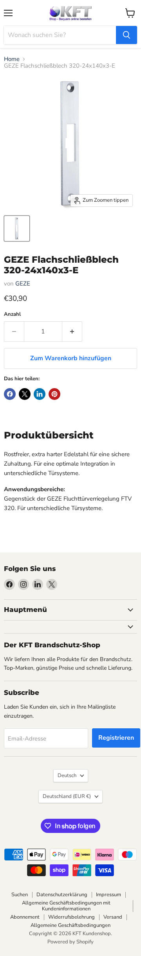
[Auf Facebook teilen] (10, 394)
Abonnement (25, 917)
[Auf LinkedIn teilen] (39, 394)
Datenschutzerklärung (61, 894)
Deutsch (67, 775)
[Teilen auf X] (25, 394)
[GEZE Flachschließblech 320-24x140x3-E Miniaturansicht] (16, 228)
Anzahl (12, 314)
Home (12, 59)
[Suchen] (126, 35)
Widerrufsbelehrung (71, 917)
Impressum (108, 894)
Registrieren (116, 737)
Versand (112, 917)
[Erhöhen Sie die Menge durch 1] (72, 331)
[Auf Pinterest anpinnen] (54, 394)
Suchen (19, 894)
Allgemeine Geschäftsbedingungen (70, 925)
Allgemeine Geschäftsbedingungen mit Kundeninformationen (66, 905)
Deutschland (67, 796)
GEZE (22, 283)
